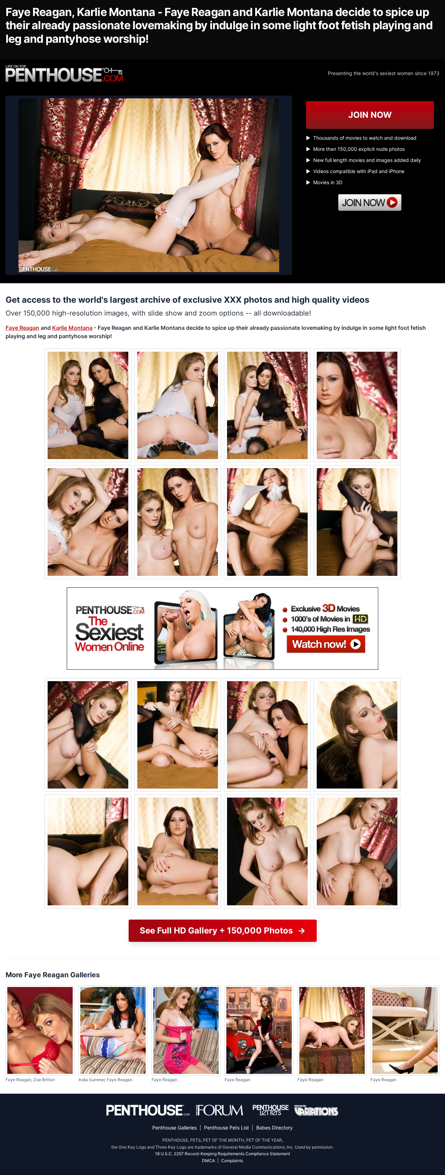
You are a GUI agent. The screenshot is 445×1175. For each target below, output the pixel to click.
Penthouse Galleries (174, 1128)
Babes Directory (274, 1128)
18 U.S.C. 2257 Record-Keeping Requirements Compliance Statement (222, 1153)
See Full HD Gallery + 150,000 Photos (223, 930)
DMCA (208, 1160)
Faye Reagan (22, 327)
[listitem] (87, 405)
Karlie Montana (72, 327)
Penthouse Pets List (226, 1128)
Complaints (232, 1160)
